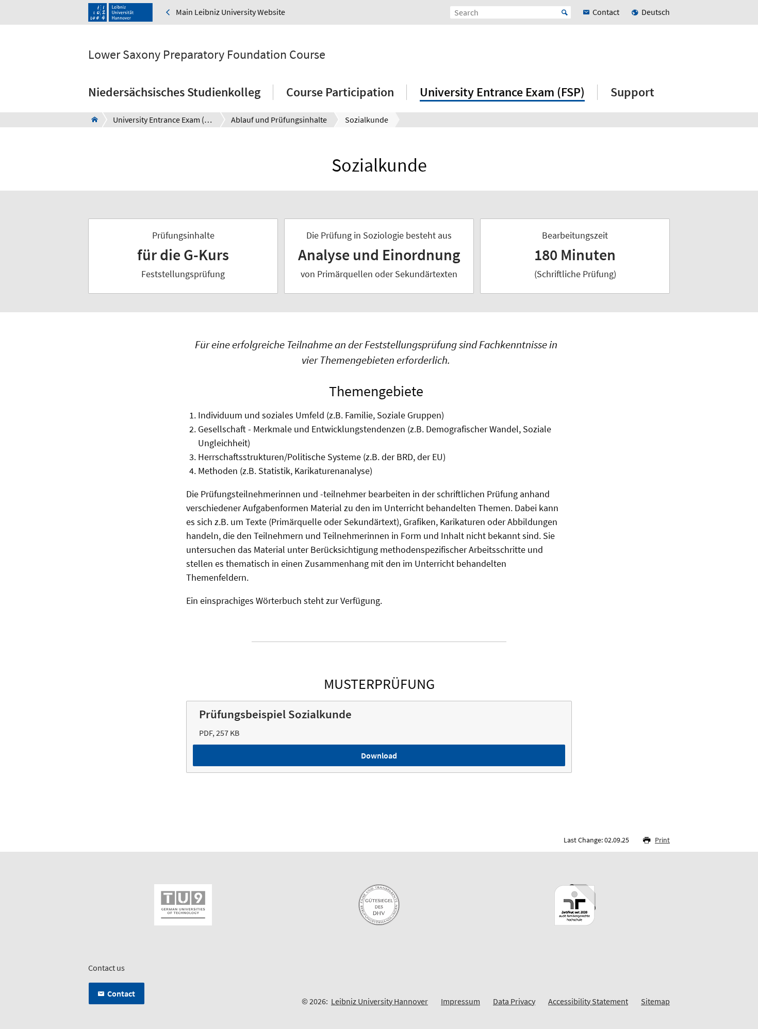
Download (379, 755)
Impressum (460, 1001)
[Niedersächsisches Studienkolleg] (91, 119)
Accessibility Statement (588, 1001)
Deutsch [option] (655, 12)
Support (632, 92)
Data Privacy (514, 1001)
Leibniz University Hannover (379, 1001)
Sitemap (655, 1001)
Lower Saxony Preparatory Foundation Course (206, 54)
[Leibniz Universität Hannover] (120, 12)
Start (564, 12)
